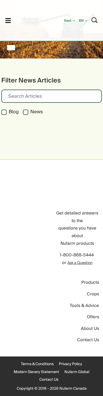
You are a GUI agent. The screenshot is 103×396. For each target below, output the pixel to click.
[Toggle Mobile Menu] (8, 20)
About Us (90, 328)
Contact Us (88, 340)
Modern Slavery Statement (36, 372)
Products (90, 282)
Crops (93, 294)
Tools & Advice (84, 305)
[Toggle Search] (94, 20)
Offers (93, 317)
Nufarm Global (76, 372)
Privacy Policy (70, 364)
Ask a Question (79, 263)
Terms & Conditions (37, 364)
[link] (31, 20)
